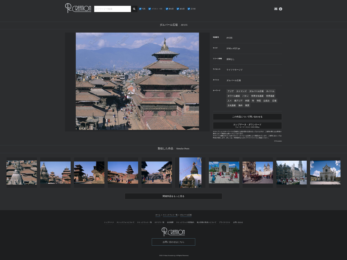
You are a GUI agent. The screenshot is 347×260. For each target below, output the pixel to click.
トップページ (109, 222)
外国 (247, 100)
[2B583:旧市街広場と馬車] (258, 172)
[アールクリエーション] (78, 8)
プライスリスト (224, 222)
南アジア (238, 100)
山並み (267, 100)
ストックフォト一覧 (144, 222)
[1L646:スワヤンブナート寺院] (190, 172)
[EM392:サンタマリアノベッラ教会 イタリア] (325, 172)
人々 (230, 100)
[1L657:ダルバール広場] (89, 172)
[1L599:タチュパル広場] (157, 172)
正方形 (193, 9)
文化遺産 (232, 105)
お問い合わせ (238, 222)
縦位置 (182, 9)
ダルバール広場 (256, 91)
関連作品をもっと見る (173, 196)
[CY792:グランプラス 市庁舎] (291, 172)
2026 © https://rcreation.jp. (167, 255)
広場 (274, 100)
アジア (231, 91)
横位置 (171, 9)
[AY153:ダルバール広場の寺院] (22, 172)
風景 (247, 105)
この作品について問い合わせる (247, 117)
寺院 (259, 100)
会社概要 (170, 222)
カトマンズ (241, 91)
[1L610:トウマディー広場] (123, 172)
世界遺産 (270, 96)
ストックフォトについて (125, 222)
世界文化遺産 (257, 96)
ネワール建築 (234, 96)
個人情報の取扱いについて (206, 222)
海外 (240, 105)
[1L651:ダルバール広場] (55, 172)
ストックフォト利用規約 (185, 222)
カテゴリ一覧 (159, 222)
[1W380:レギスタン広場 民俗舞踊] (224, 172)
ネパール (270, 91)
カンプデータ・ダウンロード (247, 125)
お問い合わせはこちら (173, 242)
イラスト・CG (157, 9)
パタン (245, 96)
